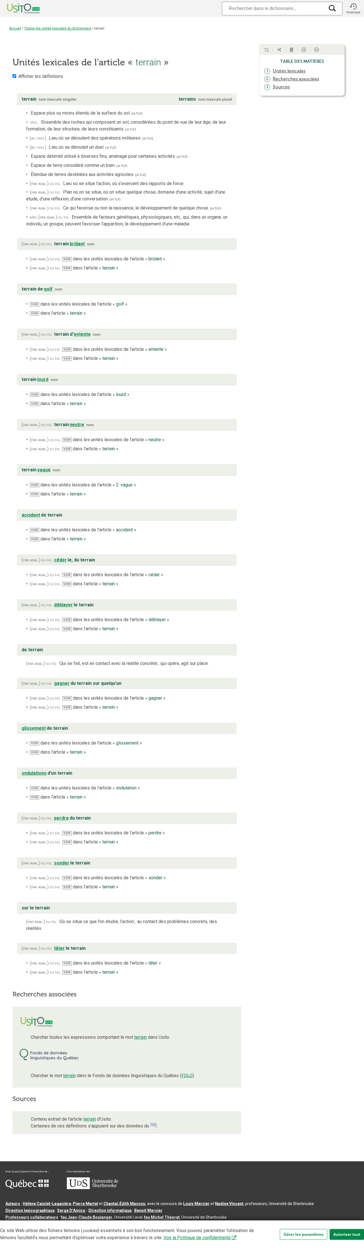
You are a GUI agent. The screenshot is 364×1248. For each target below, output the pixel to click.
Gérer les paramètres (304, 1234)
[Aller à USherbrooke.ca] (92, 1187)
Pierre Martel (85, 1203)
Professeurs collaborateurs (31, 1217)
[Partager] (279, 49)
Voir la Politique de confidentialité (197, 1237)
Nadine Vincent (229, 1203)
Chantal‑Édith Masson (124, 1203)
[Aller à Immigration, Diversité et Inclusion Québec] (27, 1187)
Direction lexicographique (30, 1210)
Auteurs (12, 1203)
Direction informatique (110, 1210)
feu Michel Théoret (162, 1217)
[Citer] (266, 49)
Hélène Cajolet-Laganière (47, 1203)
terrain (140, 1037)
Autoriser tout (346, 1234)
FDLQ (187, 1075)
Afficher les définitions (40, 76)
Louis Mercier (196, 1203)
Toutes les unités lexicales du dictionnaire (57, 28)
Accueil (15, 28)
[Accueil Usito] (17, 8)
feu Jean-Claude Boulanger (86, 1217)
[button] (353, 8)
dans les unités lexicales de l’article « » (114, 259)
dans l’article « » (90, 268)
